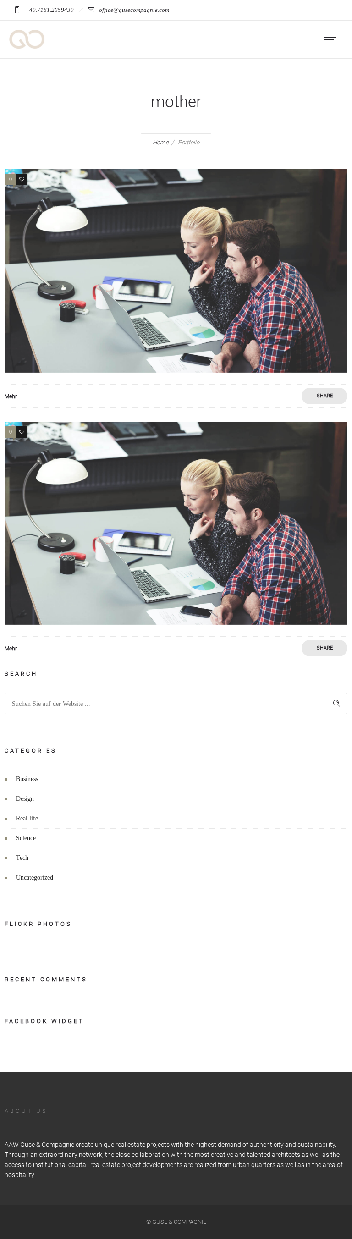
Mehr (11, 396)
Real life (27, 818)
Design (25, 798)
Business (27, 779)
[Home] (27, 46)
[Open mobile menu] (333, 39)
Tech (22, 857)
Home (161, 142)
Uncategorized (34, 877)
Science (26, 838)
